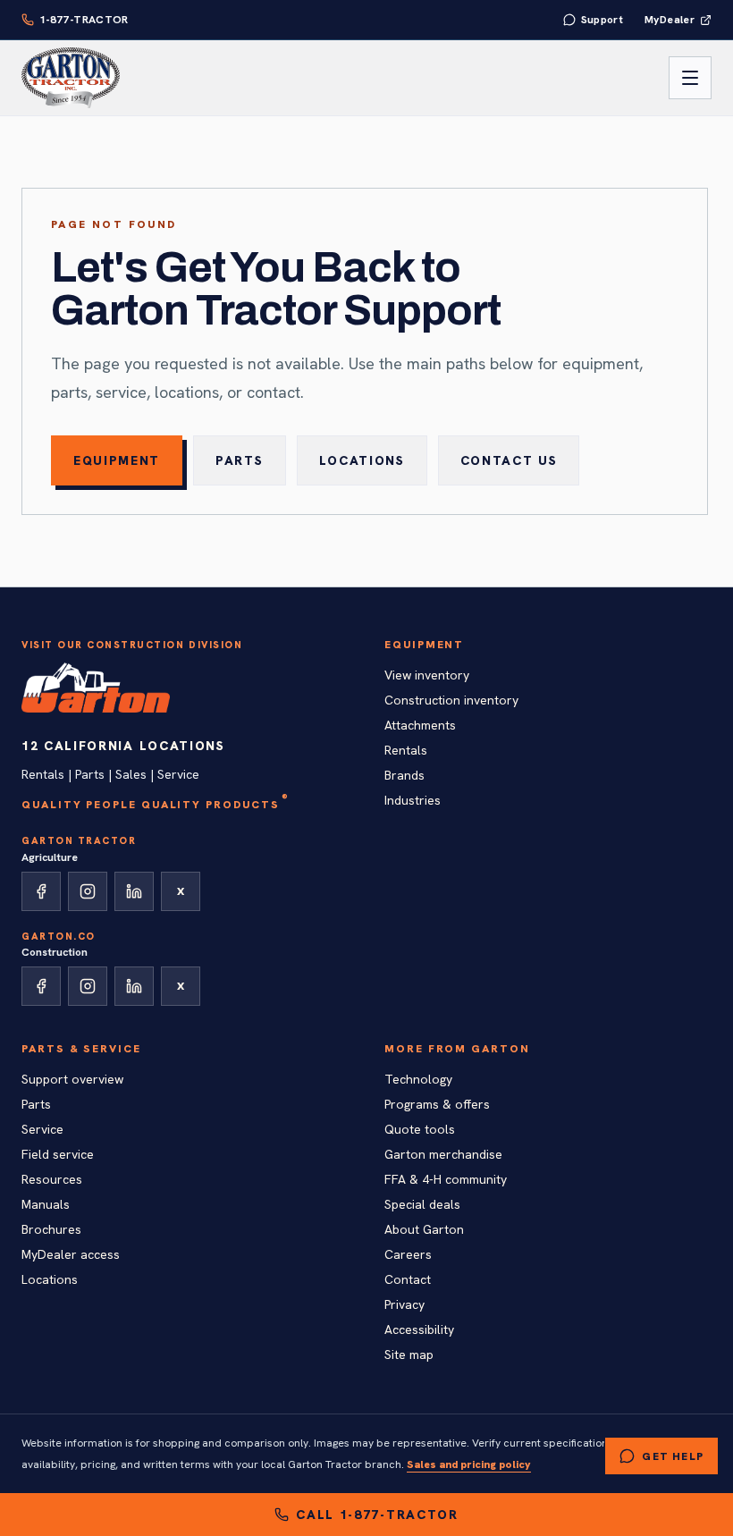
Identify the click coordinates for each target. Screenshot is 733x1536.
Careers (408, 1254)
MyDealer (670, 20)
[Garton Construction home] (95, 688)
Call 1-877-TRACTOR (377, 1514)
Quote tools (419, 1129)
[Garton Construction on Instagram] (87, 986)
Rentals (405, 750)
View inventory (426, 675)
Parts (239, 460)
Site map (409, 1354)
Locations (362, 460)
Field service (57, 1154)
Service (42, 1129)
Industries (412, 800)
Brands (404, 775)
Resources (51, 1179)
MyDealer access (70, 1254)
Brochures (51, 1229)
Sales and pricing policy (469, 1464)
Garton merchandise (443, 1154)
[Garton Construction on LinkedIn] (134, 986)
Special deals (422, 1204)
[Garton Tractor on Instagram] (87, 891)
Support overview (72, 1079)
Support (602, 20)
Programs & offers (437, 1104)
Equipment (116, 460)
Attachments (420, 725)
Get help (673, 1456)
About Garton (424, 1229)
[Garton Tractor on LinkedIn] (134, 891)
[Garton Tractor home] (70, 77)
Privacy (404, 1304)
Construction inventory (451, 700)
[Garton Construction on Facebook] (41, 986)
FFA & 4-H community (445, 1179)
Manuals (45, 1204)
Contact (407, 1279)
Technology (418, 1079)
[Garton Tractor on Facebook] (41, 891)
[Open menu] (690, 77)
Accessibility (419, 1329)
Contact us (509, 460)
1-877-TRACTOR (84, 20)
